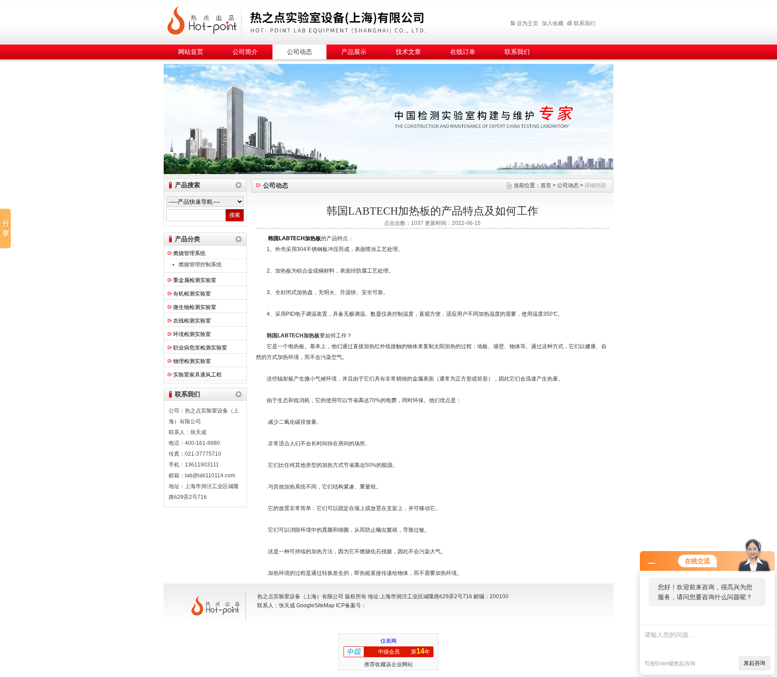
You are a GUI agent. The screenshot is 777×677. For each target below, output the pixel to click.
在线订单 (462, 52)
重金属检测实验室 (194, 280)
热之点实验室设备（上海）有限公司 (328, 21)
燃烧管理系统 (189, 253)
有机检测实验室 (192, 294)
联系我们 (584, 23)
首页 (545, 185)
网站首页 (190, 52)
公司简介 (245, 52)
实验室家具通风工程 (197, 375)
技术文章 (408, 52)
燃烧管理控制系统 (200, 264)
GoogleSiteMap (315, 605)
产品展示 (353, 52)
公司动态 (299, 52)
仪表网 (388, 641)
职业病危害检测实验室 (200, 348)
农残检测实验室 (192, 321)
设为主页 (527, 23)
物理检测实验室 (192, 361)
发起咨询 (754, 663)
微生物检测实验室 (194, 307)
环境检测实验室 (192, 334)
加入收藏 (552, 23)
